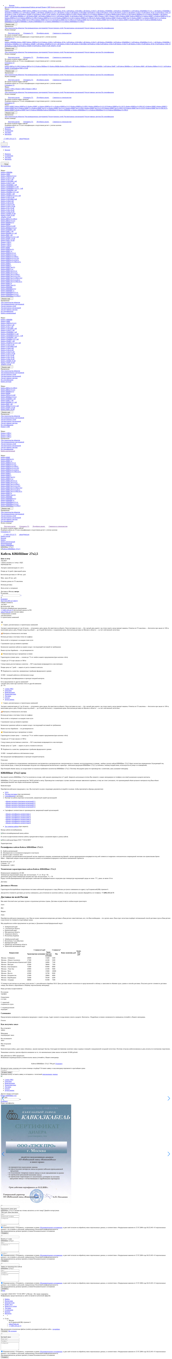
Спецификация (10, 796)
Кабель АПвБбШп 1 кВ (9, 185)
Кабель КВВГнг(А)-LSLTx (10, 260)
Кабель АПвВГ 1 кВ (8, 194)
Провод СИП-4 (6, 246)
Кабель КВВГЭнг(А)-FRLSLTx (11, 281)
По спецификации (7, 311)
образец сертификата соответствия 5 (18, 821)
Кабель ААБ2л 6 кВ (7, 197)
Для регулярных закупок (9, 309)
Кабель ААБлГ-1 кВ (8, 183)
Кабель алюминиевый (8, 313)
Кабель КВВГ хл (6, 251)
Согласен (4, 1331)
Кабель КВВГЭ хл (7, 269)
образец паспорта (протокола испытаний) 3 (20, 805)
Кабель (7, 1299)
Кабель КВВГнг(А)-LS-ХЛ (10, 258)
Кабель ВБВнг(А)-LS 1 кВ (10, 237)
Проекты (8, 129)
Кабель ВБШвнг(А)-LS (9, 228)
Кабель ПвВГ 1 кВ (7, 231)
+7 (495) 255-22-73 (9, 534)
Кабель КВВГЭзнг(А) (8, 285)
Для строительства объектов (10, 302)
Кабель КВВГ (5, 247)
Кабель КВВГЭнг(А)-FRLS (10, 274)
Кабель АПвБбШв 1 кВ (9, 190)
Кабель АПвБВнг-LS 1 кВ (10, 192)
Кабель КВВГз (6, 264)
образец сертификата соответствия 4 (18, 819)
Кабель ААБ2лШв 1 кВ (9, 181)
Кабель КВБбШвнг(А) (8, 289)
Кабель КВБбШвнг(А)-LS (9, 294)
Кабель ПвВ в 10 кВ (8, 240)
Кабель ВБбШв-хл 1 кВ (9, 233)
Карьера (7, 1312)
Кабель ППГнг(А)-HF (8, 226)
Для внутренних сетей (8, 306)
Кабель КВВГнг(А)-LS (8, 255)
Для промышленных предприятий (12, 304)
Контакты (8, 134)
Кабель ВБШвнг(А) (7, 222)
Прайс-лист (9, 1304)
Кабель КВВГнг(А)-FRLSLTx (11, 262)
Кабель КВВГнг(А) (7, 249)
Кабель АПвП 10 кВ (8, 215)
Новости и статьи (11, 1306)
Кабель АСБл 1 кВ (7, 179)
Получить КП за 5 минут (9, 601)
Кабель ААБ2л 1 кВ (7, 178)
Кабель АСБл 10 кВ (7, 208)
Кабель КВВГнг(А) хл (8, 253)
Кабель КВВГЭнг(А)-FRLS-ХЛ (11, 278)
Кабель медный (6, 381)
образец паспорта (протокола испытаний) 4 (20, 807)
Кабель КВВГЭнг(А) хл (9, 271)
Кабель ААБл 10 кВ (7, 210)
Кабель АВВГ (5, 174)
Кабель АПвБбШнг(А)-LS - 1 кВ (12, 188)
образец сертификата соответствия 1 (18, 814)
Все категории (6, 166)
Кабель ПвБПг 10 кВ (8, 238)
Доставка (8, 132)
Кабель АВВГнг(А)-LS (8, 176)
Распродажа (9, 1301)
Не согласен (12, 1331)
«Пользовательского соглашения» (51, 1227)
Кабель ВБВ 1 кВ (7, 235)
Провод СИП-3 (6, 244)
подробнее (56, 1329)
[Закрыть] (1, 1205)
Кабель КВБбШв (6, 287)
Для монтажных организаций (11, 308)
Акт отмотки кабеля (11, 826)
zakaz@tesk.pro (24, 534)
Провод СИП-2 (6, 242)
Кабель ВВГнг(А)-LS (8, 221)
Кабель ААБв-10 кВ (7, 212)
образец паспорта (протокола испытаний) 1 (20, 801)
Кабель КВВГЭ (6, 265)
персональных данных (50, 1074)
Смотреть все (5, 146)
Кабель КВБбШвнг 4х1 (9, 1095)
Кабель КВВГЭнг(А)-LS (9, 273)
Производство (9, 1303)
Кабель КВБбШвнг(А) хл (9, 292)
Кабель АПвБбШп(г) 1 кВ (10, 186)
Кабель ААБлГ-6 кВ (8, 204)
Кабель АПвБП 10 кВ (8, 213)
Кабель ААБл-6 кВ (7, 203)
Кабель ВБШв (5, 224)
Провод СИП (5, 427)
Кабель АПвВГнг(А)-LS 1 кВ (11, 195)
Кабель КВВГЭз (6, 283)
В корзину (4, 599)
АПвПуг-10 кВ (6, 217)
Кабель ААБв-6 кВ (7, 201)
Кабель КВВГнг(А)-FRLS (9, 256)
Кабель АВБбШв (6, 172)
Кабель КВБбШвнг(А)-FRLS (10, 296)
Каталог (7, 150)
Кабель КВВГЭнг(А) (8, 267)
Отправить (5, 1233)
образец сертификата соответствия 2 (18, 816)
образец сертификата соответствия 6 (18, 823)
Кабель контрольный (8, 451)
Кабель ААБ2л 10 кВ (8, 206)
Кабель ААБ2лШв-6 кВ (9, 199)
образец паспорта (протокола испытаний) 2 (20, 803)
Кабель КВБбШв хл (7, 290)
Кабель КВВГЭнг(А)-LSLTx (10, 280)
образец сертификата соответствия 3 (18, 817)
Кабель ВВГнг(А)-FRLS (9, 219)
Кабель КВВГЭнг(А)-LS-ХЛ (10, 276)
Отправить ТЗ (9, 38)
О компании (9, 131)
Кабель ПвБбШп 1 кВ (8, 229)
